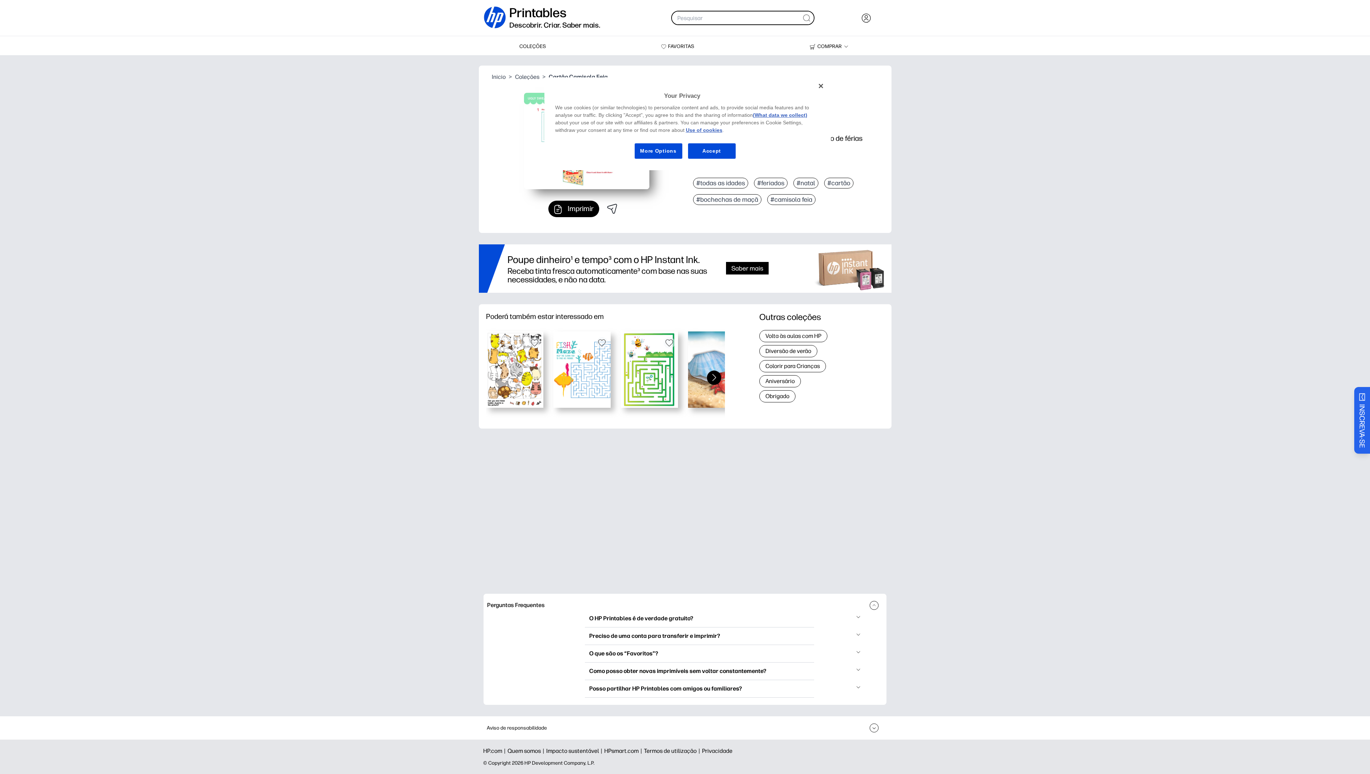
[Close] (821, 86)
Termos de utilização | (673, 750)
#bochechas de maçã (727, 200)
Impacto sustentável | (575, 750)
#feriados (770, 183)
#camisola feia (791, 200)
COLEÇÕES (532, 46)
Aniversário (780, 381)
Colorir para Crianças (792, 366)
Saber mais (747, 268)
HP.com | (495, 750)
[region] (687, 123)
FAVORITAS (681, 46)
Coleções (527, 76)
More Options (658, 151)
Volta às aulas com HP (793, 336)
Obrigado (777, 396)
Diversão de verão (788, 351)
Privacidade (717, 750)
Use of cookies (704, 130)
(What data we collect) (780, 115)
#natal (806, 183)
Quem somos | (527, 750)
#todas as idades (720, 183)
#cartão (838, 183)
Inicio (499, 76)
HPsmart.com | (624, 750)
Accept (711, 151)
